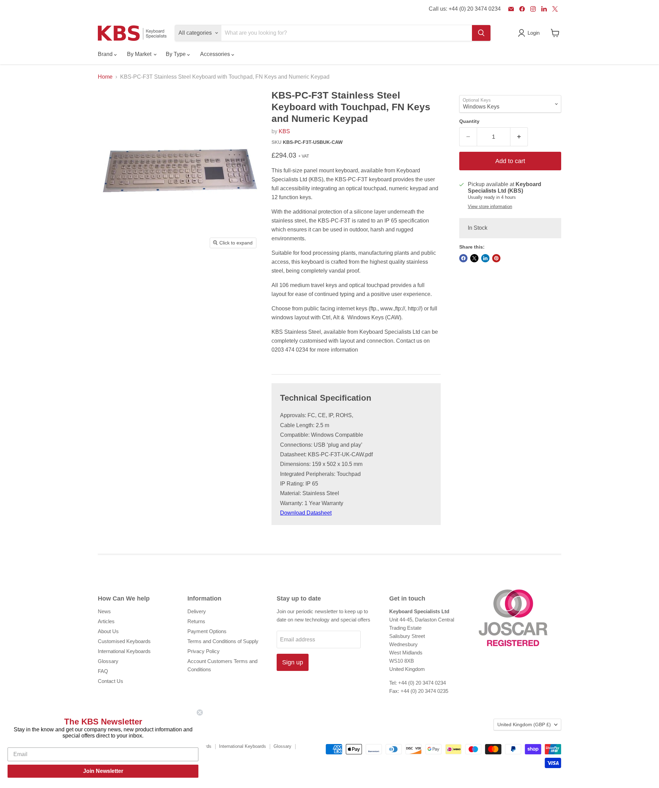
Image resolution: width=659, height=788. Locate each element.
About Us (108, 631)
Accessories (215, 54)
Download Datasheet (306, 513)
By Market (140, 54)
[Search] (481, 33)
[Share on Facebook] (463, 258)
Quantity (469, 121)
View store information (490, 206)
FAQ (103, 671)
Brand (106, 54)
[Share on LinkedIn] (485, 258)
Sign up (292, 662)
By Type (176, 54)
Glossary (108, 661)
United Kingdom (524, 724)
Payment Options (207, 631)
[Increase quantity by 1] (519, 136)
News (104, 611)
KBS (284, 131)
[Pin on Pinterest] (496, 258)
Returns (196, 621)
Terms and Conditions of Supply (222, 641)
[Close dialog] (199, 712)
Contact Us (110, 681)
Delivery (196, 611)
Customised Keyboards (124, 641)
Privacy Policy (203, 651)
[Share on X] (474, 258)
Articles (106, 621)
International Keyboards (124, 651)
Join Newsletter (103, 771)
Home (105, 77)
